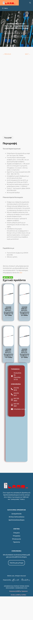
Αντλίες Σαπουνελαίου (16, 517)
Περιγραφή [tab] (8, 138)
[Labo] (9, 2)
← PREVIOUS (7, 54)
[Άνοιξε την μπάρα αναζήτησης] (30, 2)
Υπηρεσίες (16, 536)
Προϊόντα (16, 542)
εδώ (20, 273)
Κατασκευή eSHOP (14, 591)
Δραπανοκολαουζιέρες (16, 520)
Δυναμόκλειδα (16, 514)
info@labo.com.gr (20, 409)
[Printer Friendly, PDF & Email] (8, 277)
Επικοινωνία (16, 539)
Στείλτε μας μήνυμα (16, 563)
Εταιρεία (16, 533)
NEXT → (27, 54)
